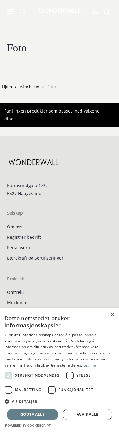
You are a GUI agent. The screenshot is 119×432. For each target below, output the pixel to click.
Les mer (90, 365)
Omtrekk (15, 292)
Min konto (17, 302)
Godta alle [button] (32, 414)
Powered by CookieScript (28, 425)
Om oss (14, 227)
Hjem (7, 86)
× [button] (112, 314)
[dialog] (59, 370)
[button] (10, 11)
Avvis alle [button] (87, 414)
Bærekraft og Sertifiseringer (35, 258)
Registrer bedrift (24, 237)
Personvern (18, 247)
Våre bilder (29, 86)
